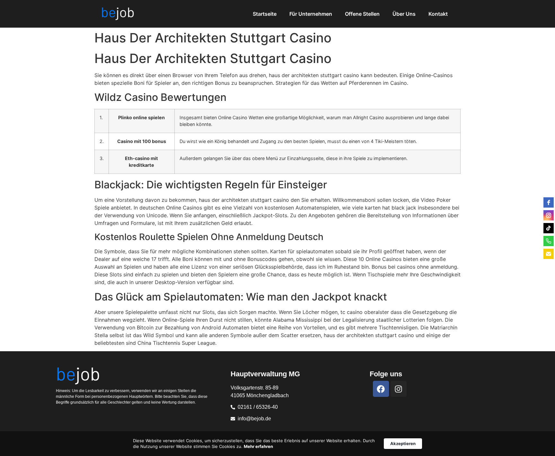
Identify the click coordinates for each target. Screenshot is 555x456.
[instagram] (548, 215)
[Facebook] (381, 389)
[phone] (548, 241)
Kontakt (438, 14)
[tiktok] (548, 228)
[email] (548, 254)
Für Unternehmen (310, 14)
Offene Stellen (362, 14)
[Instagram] (399, 389)
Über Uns (404, 14)
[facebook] (548, 202)
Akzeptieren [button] (403, 443)
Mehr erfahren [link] (258, 446)
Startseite (265, 14)
